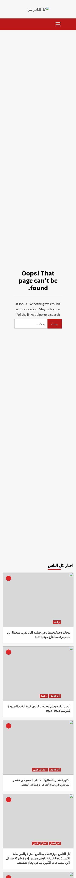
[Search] (68, 23)
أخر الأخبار (55, 695)
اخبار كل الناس (39, 769)
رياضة (57, 622)
